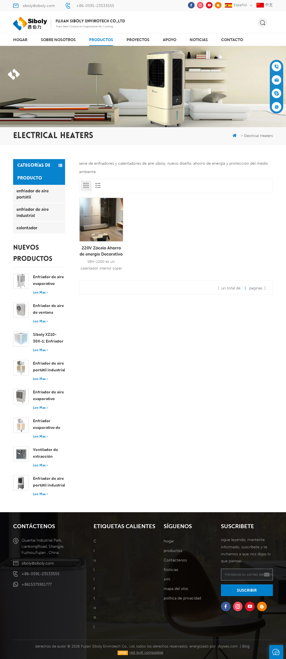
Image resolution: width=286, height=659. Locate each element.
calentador (26, 227)
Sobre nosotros (58, 39)
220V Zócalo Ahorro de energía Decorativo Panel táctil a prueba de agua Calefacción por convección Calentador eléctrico (101, 251)
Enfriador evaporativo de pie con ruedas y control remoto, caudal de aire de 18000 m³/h (48, 425)
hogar (20, 39)
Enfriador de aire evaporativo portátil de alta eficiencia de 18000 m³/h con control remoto (48, 396)
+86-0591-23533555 (95, 5)
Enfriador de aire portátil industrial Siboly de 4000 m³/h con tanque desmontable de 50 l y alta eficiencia (49, 482)
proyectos (138, 39)
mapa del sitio (176, 588)
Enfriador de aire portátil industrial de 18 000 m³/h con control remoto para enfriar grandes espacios (49, 367)
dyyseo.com (228, 646)
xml (167, 579)
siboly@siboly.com (39, 5)
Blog (246, 646)
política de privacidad (182, 598)
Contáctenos (175, 560)
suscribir (247, 590)
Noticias (199, 39)
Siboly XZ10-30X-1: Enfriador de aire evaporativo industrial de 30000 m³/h (48, 338)
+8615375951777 (37, 584)
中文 (268, 5)
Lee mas (39, 292)
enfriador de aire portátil (32, 193)
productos (101, 39)
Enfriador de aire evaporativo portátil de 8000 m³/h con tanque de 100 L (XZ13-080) (49, 281)
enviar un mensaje (276, 652)
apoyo (169, 39)
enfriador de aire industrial (32, 212)
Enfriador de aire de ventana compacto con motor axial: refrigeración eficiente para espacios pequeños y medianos (48, 309)
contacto (232, 39)
